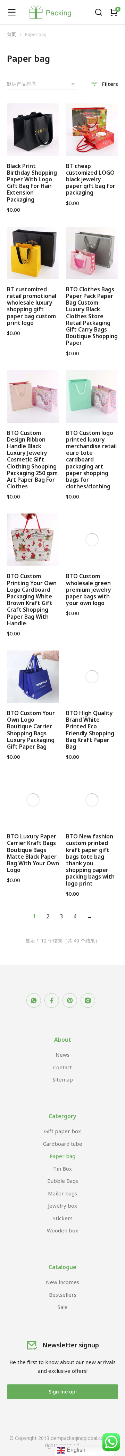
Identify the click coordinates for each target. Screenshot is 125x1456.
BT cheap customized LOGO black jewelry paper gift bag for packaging (90, 179)
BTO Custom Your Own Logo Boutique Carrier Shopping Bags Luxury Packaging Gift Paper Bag (31, 729)
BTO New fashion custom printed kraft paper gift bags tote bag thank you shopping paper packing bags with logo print (90, 859)
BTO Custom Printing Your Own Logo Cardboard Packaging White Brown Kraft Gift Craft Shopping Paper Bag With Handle (32, 599)
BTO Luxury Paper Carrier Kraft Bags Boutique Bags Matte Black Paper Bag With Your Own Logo (33, 853)
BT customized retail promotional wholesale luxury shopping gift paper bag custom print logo (31, 306)
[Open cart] (114, 12)
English (75, 1450)
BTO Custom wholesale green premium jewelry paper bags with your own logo (88, 589)
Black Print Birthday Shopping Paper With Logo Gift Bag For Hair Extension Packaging (32, 182)
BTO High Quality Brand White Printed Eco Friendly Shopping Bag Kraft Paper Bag (90, 729)
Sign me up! (62, 1391)
